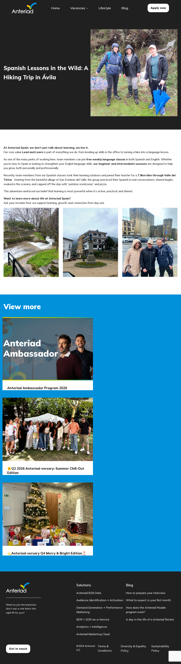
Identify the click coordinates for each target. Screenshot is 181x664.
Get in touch (18, 648)
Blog (124, 8)
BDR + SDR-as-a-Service (92, 619)
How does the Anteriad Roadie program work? (146, 610)
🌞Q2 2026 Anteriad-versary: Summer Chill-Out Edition (45, 470)
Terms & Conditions (105, 648)
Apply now (158, 8)
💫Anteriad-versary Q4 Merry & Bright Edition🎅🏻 (46, 553)
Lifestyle (104, 8)
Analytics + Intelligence (91, 626)
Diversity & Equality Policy (133, 648)
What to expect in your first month (148, 600)
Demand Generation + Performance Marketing (99, 610)
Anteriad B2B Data (88, 593)
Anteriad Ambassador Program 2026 (37, 388)
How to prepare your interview (145, 593)
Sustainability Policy (160, 648)
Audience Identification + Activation (99, 600)
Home (55, 8)
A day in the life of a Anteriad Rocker (150, 619)
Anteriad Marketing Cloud (93, 634)
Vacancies (77, 8)
